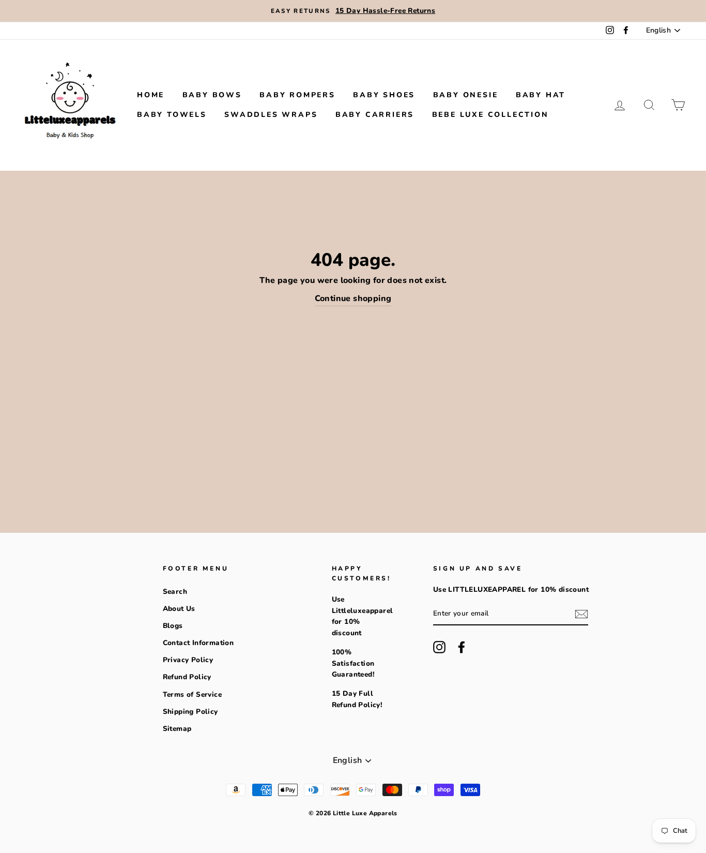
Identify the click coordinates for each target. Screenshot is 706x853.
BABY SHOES (384, 95)
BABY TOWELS (172, 114)
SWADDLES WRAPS (270, 114)
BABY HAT (540, 95)
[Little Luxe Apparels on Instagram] (439, 647)
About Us (179, 608)
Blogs (173, 626)
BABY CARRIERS (374, 114)
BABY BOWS (212, 95)
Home (150, 95)
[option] (353, 11)
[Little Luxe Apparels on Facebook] (461, 647)
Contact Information (198, 643)
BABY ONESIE (465, 95)
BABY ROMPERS (297, 95)
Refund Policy (187, 677)
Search (175, 591)
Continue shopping (353, 298)
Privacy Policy (188, 660)
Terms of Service (192, 694)
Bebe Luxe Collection (490, 114)
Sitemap (177, 729)
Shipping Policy (190, 711)
